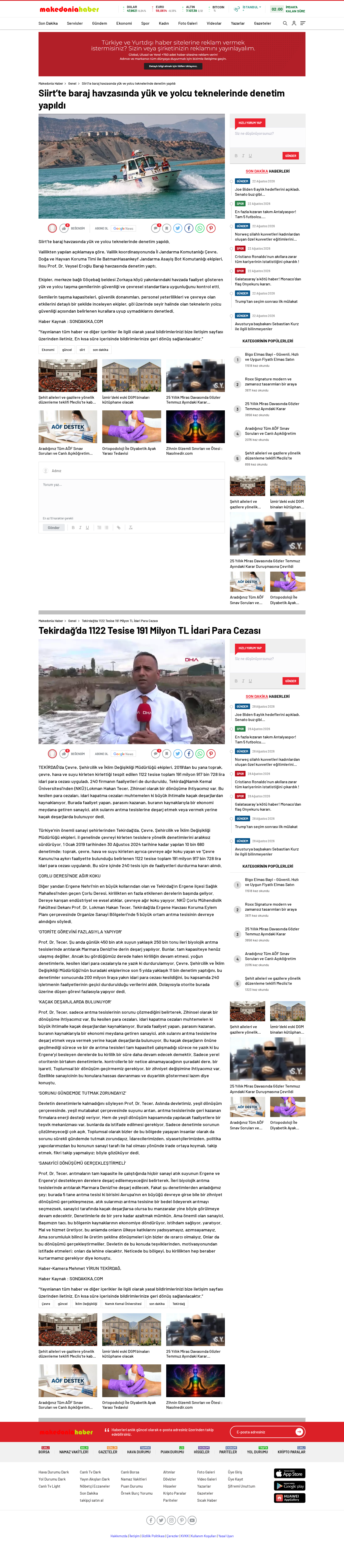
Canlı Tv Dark (90, 1472)
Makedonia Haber (51, 83)
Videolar (214, 23)
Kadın (164, 23)
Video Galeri (207, 1479)
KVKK (185, 1536)
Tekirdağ (179, 1304)
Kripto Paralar (291, 1450)
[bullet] (106, 527)
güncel (67, 350)
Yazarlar (238, 23)
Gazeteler (262, 23)
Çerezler (173, 1536)
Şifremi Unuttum (241, 1486)
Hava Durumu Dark (54, 1472)
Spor (145, 23)
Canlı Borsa (130, 1472)
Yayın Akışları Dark (95, 1479)
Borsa (44, 1450)
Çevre (46, 1304)
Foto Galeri (187, 23)
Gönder (54, 527)
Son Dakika (48, 23)
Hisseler (202, 1450)
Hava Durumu (139, 1450)
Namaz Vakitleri (73, 1450)
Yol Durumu (257, 1450)
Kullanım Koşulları (203, 1536)
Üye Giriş (235, 1472)
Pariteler (228, 1450)
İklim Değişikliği (86, 1304)
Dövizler (169, 1479)
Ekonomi (124, 23)
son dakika (100, 350)
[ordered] (99, 527)
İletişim (134, 1536)
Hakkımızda (119, 1536)
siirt (82, 350)
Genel (72, 83)
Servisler (75, 23)
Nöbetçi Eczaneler (95, 1486)
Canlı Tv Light (49, 1486)
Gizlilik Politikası (153, 1536)
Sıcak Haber (207, 1500)
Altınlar (169, 1472)
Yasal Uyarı (226, 1536)
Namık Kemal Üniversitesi (123, 1304)
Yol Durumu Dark (52, 1479)
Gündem (99, 23)
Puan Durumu (172, 1450)
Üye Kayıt (235, 1479)
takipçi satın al (92, 1500)
